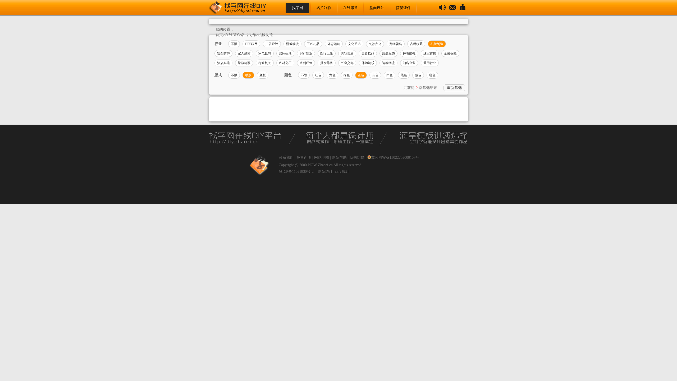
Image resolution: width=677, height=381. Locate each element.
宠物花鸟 (395, 44)
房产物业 (306, 53)
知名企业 (409, 63)
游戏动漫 (292, 44)
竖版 (262, 75)
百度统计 (342, 172)
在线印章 (350, 8)
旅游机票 (244, 63)
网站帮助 (339, 158)
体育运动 (333, 44)
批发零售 (326, 63)
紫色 (418, 75)
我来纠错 (357, 158)
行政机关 (264, 63)
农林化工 (285, 63)
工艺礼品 (313, 44)
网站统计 (325, 172)
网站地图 (321, 158)
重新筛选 (454, 88)
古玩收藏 (416, 44)
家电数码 (264, 53)
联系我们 (286, 158)
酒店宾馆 (223, 63)
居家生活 (285, 53)
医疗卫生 (326, 53)
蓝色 (361, 75)
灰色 (375, 75)
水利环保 (306, 63)
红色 (318, 75)
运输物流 (388, 63)
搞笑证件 (403, 8)
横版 (248, 75)
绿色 (347, 75)
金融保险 (450, 53)
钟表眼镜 (409, 53)
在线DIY (232, 35)
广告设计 (272, 44)
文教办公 (375, 44)
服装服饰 (388, 53)
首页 (219, 35)
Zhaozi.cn (325, 165)
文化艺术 (354, 44)
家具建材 (244, 53)
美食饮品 (368, 53)
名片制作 (324, 8)
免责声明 (303, 158)
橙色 (432, 75)
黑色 (404, 75)
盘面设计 (376, 8)
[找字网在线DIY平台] (242, 8)
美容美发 (347, 53)
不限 (234, 44)
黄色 (332, 75)
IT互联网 (251, 44)
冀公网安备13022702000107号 (395, 158)
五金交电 (347, 63)
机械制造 (265, 35)
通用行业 (429, 63)
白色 (389, 75)
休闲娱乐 (368, 63)
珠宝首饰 (429, 53)
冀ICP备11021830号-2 (296, 172)
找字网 (297, 8)
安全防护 (223, 53)
